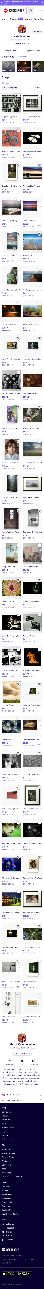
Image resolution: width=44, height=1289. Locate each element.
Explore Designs (33, 51)
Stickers (28, 19)
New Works (7, 1120)
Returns (5, 1190)
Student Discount (9, 1127)
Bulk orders (7, 1139)
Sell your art (7, 1165)
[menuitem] (5, 19)
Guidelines (6, 1198)
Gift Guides (7, 1112)
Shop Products (11, 51)
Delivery (5, 1186)
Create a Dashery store (12, 1176)
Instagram (10, 1224)
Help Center (7, 1194)
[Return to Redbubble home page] (14, 10)
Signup (5, 1135)
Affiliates (5, 1161)
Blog (4, 1123)
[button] (8, 66)
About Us (6, 1149)
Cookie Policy (7, 1263)
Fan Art (5, 1116)
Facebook (10, 1228)
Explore (5, 19)
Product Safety (8, 1202)
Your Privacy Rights (10, 1214)
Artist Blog (6, 1172)
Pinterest (9, 1240)
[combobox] (30, 10)
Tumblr (9, 1236)
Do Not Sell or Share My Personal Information (18, 1259)
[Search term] (30, 10)
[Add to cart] (39, 225)
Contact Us (7, 1210)
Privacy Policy (21, 1255)
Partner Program (9, 1157)
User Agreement (8, 1255)
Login (4, 1131)
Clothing (16, 19)
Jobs (4, 1169)
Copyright (6, 1206)
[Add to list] (18, 95)
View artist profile (22, 43)
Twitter (9, 1232)
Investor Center (8, 1153)
